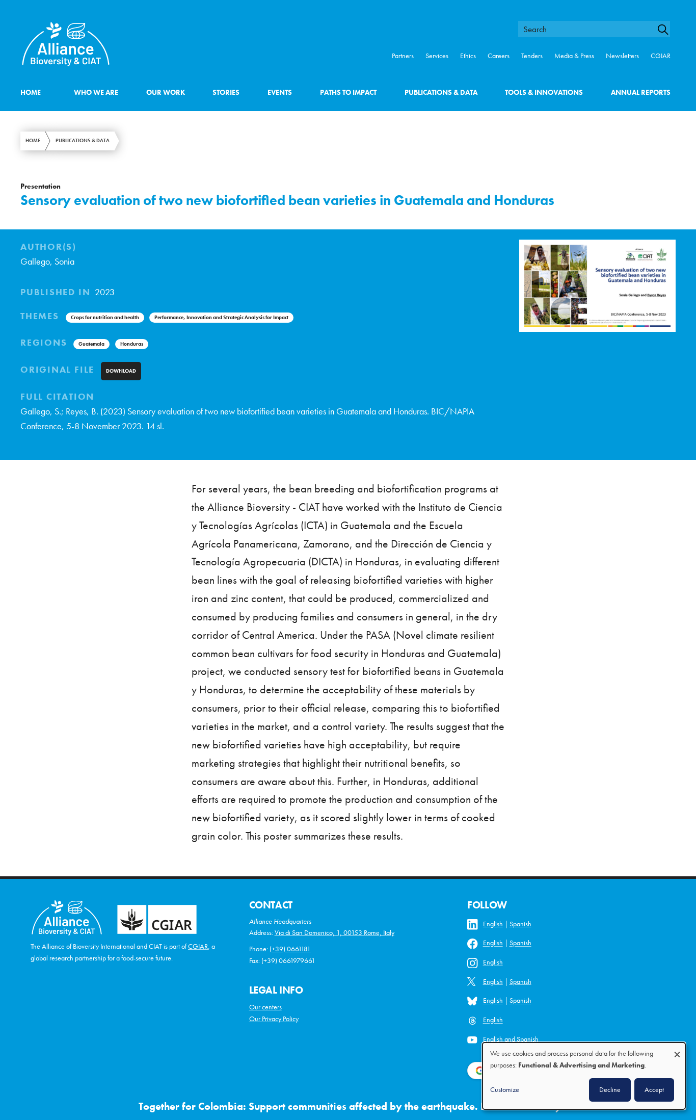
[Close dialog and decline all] (677, 1049)
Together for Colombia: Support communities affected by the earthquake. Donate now (338, 1106)
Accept (654, 1089)
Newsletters (622, 55)
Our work (165, 92)
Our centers (265, 1007)
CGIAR (661, 55)
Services (436, 55)
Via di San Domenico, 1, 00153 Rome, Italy (334, 932)
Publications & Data (441, 92)
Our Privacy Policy (274, 1018)
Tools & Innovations (544, 92)
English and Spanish (511, 1039)
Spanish (520, 924)
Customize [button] (504, 1089)
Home (30, 92)
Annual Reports (641, 92)
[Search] (667, 29)
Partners (403, 55)
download (121, 371)
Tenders (532, 55)
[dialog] (584, 1076)
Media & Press (574, 55)
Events (279, 92)
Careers (499, 55)
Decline (610, 1089)
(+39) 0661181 (290, 949)
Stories (225, 92)
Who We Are (96, 92)
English (493, 924)
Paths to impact (348, 92)
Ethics (468, 55)
